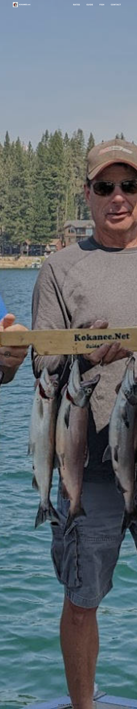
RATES (76, 4)
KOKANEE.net (24, 5)
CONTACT (116, 4)
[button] (7, 354)
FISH (101, 4)
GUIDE (89, 4)
